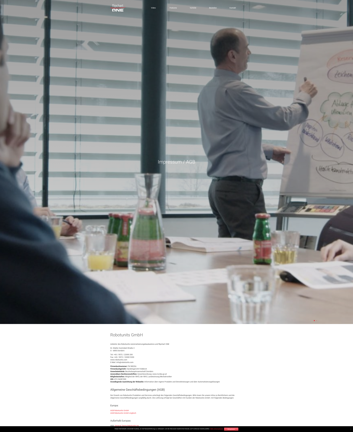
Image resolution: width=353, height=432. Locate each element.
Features (173, 8)
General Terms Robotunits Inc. (127, 426)
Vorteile (193, 8)
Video (153, 8)
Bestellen (213, 8)
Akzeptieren (231, 429)
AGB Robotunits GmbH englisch (123, 413)
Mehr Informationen (216, 429)
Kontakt (233, 8)
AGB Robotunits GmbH (119, 410)
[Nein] (351, 429)
